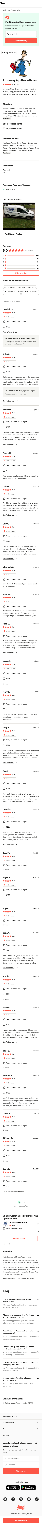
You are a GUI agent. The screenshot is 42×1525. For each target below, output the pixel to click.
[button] (19, 221)
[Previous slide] (4, 1244)
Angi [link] (4, 10)
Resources (6, 1429)
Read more (7, 118)
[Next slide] (9, 1244)
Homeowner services (10, 1416)
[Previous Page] (4, 1202)
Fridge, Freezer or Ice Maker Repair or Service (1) (21, 292)
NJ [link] (9, 10)
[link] (19, 1226)
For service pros (8, 1423)
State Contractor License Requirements (17, 1257)
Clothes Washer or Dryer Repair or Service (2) (20, 287)
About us (6, 1435)
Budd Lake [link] (16, 10)
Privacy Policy (27, 1514)
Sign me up (21, 1471)
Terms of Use (15, 1514)
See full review (8, 401)
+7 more (33, 94)
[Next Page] (38, 1202)
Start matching (21, 40)
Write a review (21, 273)
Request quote (19, 1238)
